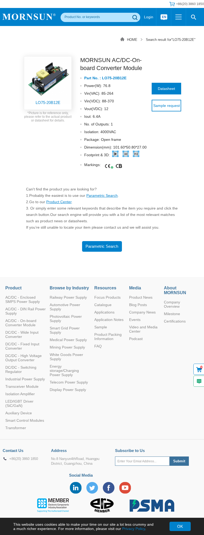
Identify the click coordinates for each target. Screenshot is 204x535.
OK (180, 526)
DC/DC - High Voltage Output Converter (23, 358)
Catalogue (103, 305)
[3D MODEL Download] (125, 155)
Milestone (172, 314)
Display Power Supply (68, 390)
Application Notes (109, 319)
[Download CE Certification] (108, 166)
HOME (132, 40)
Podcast (136, 339)
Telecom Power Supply (69, 382)
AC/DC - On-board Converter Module (20, 323)
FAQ (98, 346)
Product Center (58, 202)
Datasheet (166, 88)
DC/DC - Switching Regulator (20, 369)
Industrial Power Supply (25, 379)
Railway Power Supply (68, 297)
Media (135, 288)
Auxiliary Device (18, 413)
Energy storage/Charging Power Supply (64, 370)
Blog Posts (138, 305)
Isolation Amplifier (20, 394)
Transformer (15, 428)
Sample (100, 327)
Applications (104, 312)
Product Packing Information (108, 336)
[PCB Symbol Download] (136, 155)
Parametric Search (102, 195)
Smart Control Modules (24, 420)
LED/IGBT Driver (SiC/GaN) (19, 403)
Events (135, 319)
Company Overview (172, 304)
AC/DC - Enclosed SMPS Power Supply (22, 299)
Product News (140, 297)
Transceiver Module (22, 386)
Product (13, 288)
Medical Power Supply (68, 340)
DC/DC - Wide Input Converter (22, 334)
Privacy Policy (133, 529)
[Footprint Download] (115, 155)
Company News (142, 312)
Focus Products (107, 297)
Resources (105, 288)
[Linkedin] (75, 487)
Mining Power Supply (67, 347)
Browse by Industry (69, 288)
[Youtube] (125, 487)
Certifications (175, 321)
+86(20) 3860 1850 (23, 459)
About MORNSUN (175, 290)
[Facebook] (108, 487)
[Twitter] (92, 487)
